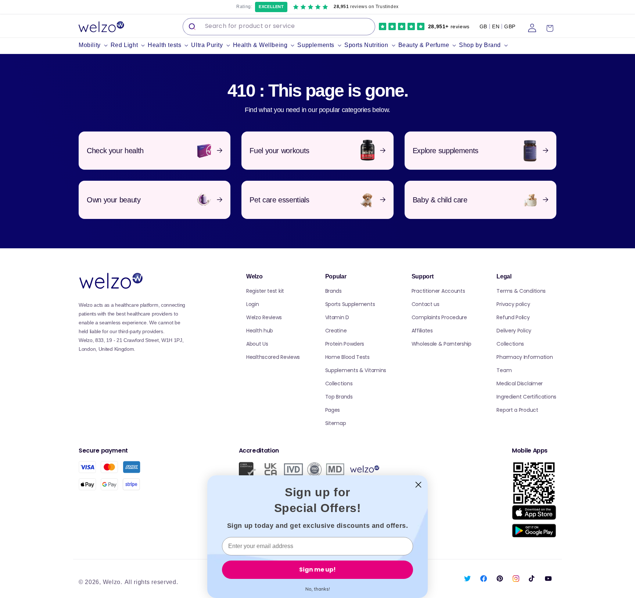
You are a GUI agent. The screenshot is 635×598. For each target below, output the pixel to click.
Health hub (259, 330)
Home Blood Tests (347, 357)
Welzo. (112, 582)
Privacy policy (513, 304)
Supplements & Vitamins (355, 370)
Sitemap (335, 423)
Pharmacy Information (524, 357)
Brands (333, 291)
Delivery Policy (513, 330)
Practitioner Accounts (438, 291)
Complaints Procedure (439, 317)
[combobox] (279, 26)
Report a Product (517, 410)
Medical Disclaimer (519, 383)
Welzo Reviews (264, 317)
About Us (257, 343)
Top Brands (339, 396)
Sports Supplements (350, 304)
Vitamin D (337, 317)
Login (252, 304)
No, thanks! (317, 589)
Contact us (426, 304)
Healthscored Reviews (273, 357)
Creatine (336, 330)
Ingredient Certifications (526, 396)
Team (504, 370)
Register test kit (265, 291)
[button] (95, 45)
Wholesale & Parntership (441, 343)
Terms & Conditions (521, 291)
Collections (339, 383)
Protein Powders (345, 343)
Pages (332, 410)
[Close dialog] (418, 484)
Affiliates (422, 330)
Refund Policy (513, 317)
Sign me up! (317, 569)
